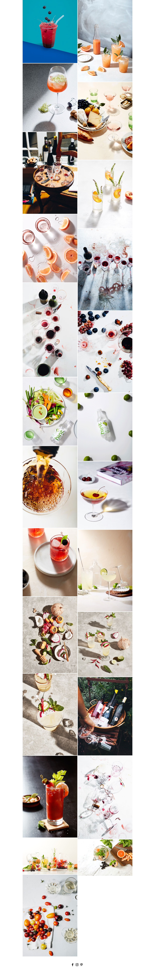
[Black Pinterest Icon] (81, 965)
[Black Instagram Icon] (77, 965)
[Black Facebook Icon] (73, 965)
